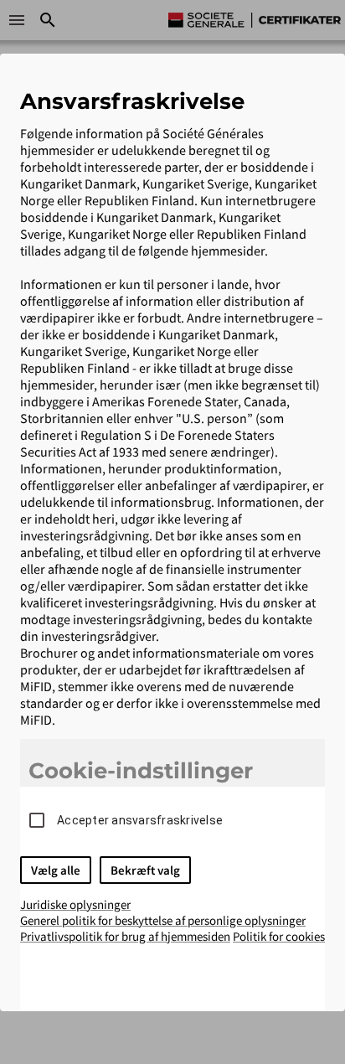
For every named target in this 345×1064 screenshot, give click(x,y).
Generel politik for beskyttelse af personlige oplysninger (163, 920)
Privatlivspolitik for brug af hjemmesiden (125, 936)
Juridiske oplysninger (75, 904)
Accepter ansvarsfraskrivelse (140, 820)
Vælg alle (55, 870)
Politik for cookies (279, 936)
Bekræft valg (145, 870)
